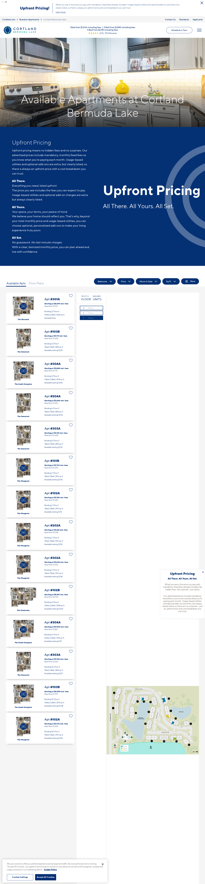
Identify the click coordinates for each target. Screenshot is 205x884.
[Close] (102, 864)
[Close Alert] (202, 3)
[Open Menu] (199, 30)
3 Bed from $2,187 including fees (102, 29)
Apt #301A (40, 308)
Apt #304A (40, 372)
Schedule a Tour (179, 30)
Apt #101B (40, 469)
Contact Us (170, 19)
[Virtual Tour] (23, 306)
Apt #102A (40, 502)
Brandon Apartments (29, 19)
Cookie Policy (50, 869)
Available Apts (16, 283)
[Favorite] (71, 295)
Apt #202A (40, 534)
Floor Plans (36, 283)
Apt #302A (40, 566)
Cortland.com (8, 19)
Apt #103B (40, 340)
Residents (184, 19)
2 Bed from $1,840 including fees (119, 27)
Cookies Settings (20, 877)
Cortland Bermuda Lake (54, 19)
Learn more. (61, 12)
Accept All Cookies (45, 877)
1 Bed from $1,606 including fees (85, 27)
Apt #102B (40, 599)
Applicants (198, 19)
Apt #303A (40, 437)
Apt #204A (40, 405)
